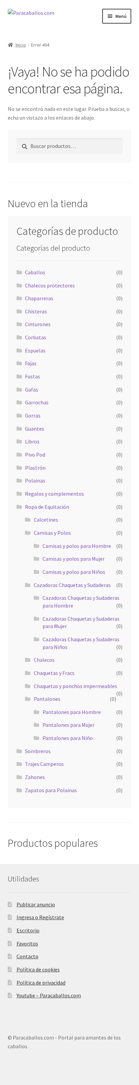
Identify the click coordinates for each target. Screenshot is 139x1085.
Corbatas (35, 337)
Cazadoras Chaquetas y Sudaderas (72, 585)
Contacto (27, 956)
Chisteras (36, 311)
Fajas (30, 363)
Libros (32, 441)
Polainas (35, 480)
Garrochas (37, 402)
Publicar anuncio (36, 904)
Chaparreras (39, 298)
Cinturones (38, 324)
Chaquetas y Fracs (54, 673)
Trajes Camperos (44, 764)
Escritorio (28, 930)
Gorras (32, 415)
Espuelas (35, 350)
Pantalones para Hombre (72, 712)
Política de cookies (38, 969)
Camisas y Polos (52, 532)
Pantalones (47, 698)
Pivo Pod (35, 454)
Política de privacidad (41, 982)
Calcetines (46, 519)
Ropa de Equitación (47, 506)
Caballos (35, 272)
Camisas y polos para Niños (74, 571)
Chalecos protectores (50, 285)
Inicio (21, 45)
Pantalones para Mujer (68, 724)
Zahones (35, 777)
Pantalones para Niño (68, 738)
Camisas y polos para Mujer (74, 558)
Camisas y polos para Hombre (77, 545)
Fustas (32, 376)
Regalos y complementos (54, 493)
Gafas (31, 389)
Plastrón (35, 467)
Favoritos (27, 943)
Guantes (34, 428)
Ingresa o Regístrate (40, 917)
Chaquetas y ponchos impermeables (75, 686)
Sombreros (38, 751)
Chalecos (44, 659)
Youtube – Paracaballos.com (49, 995)
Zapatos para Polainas (51, 790)
